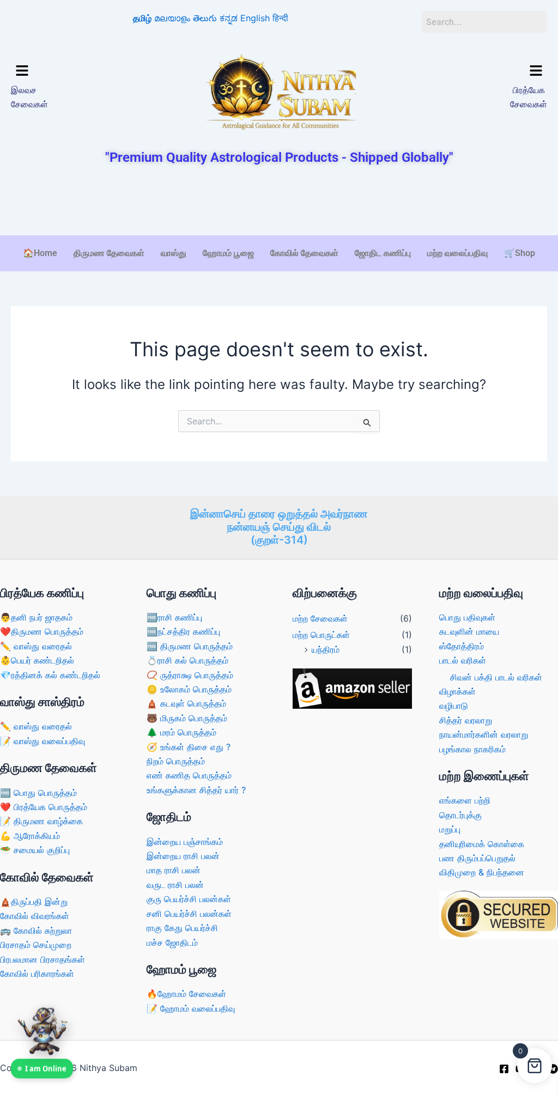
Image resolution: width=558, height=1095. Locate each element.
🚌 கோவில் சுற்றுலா (36, 930)
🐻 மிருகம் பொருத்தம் (187, 718)
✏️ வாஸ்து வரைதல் (36, 646)
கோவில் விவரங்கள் (34, 915)
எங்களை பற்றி (464, 800)
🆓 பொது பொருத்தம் (38, 792)
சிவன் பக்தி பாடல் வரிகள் (496, 677)
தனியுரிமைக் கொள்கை (481, 843)
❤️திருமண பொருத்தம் (41, 631)
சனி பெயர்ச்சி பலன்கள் (189, 913)
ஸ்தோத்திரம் (461, 646)
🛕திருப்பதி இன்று (34, 901)
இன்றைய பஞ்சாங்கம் (185, 841)
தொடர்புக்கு (460, 815)
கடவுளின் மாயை (469, 631)
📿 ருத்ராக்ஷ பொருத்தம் (190, 675)
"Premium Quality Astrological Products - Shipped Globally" (279, 157)
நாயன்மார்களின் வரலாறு (483, 734)
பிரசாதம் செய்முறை (35, 944)
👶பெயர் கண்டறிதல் (37, 660)
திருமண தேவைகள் (109, 253)
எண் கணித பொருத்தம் (189, 775)
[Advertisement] (279, 201)
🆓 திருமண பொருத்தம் (190, 646)
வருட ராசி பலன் (175, 884)
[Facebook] (504, 1069)
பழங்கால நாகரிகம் (472, 749)
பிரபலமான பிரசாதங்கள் (42, 959)
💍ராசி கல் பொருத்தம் (187, 660)
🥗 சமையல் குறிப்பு (35, 849)
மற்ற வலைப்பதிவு (457, 253)
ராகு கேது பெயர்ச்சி (182, 927)
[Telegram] (553, 1069)
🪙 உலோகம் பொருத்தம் (189, 689)
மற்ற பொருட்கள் (321, 634)
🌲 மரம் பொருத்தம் (181, 732)
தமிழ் (142, 18)
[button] (74, 71)
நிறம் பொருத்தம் (176, 761)
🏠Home (40, 253)
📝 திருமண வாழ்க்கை (41, 821)
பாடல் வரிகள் (462, 660)
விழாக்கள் (457, 691)
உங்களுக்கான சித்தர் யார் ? (196, 789)
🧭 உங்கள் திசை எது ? (189, 746)
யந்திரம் (325, 649)
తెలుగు (205, 18)
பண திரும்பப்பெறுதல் (477, 858)
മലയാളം (172, 18)
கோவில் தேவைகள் (304, 253)
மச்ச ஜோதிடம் (172, 942)
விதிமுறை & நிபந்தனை (481, 872)
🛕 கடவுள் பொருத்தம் (186, 703)
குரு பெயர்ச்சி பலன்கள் (189, 898)
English (255, 18)
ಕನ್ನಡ (229, 18)
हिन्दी (280, 18)
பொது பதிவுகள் (467, 617)
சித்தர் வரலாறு (465, 720)
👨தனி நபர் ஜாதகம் (36, 617)
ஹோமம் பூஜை (228, 253)
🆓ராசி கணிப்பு (174, 617)
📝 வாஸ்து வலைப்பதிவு (42, 740)
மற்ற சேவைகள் (320, 618)
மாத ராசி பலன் (174, 870)
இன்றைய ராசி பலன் (183, 855)
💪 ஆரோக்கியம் (30, 835)
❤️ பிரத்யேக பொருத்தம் (43, 806)
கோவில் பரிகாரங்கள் (37, 973)
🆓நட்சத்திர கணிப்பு (183, 631)
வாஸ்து (173, 253)
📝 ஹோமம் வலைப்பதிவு (191, 1008)
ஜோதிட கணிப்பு (383, 253)
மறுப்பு (449, 829)
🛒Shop (519, 253)
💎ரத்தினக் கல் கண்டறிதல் (50, 675)
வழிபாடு (453, 705)
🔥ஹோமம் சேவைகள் (186, 993)
